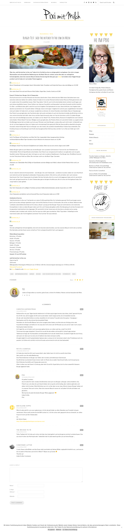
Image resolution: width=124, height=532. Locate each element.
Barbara (91, 166)
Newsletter (63, 2)
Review (38, 274)
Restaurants (44, 33)
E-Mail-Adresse (12, 491)
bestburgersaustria (21, 274)
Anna (59, 76)
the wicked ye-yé (23, 430)
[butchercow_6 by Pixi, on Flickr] (15, 83)
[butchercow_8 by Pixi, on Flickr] (15, 221)
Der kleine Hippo (23, 406)
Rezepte (91, 134)
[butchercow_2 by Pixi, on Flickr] (15, 143)
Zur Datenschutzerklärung (70, 529)
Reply (81, 309)
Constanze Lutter (24, 445)
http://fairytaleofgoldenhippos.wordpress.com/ (30, 421)
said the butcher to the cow (52, 274)
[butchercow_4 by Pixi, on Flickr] (15, 192)
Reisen (91, 144)
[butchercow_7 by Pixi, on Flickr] (15, 217)
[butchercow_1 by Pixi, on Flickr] (15, 135)
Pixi (23, 289)
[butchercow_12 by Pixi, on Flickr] (15, 169)
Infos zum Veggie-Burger (31, 269)
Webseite (12, 267)
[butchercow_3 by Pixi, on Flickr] (15, 185)
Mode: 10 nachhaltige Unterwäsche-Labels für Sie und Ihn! (100, 166)
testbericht (66, 274)
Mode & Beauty (93, 137)
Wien (51, 33)
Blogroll (54, 2)
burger (32, 274)
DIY (90, 140)
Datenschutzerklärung (40, 2)
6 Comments (13, 280)
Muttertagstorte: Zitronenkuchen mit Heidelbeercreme (100, 161)
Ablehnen (58, 529)
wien (73, 274)
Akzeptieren (51, 529)
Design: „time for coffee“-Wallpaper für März (100, 156)
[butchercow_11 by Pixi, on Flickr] (15, 89)
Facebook (19, 267)
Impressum (27, 2)
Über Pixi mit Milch (15, 2)
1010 (11, 274)
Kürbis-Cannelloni (99, 170)
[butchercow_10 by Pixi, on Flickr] (15, 160)
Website (12, 496)
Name (12, 485)
